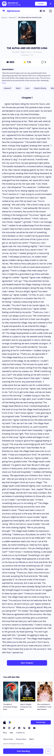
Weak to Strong (40, 88)
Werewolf (12, 17)
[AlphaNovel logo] (11, 11)
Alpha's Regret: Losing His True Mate (26, 706)
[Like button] (48, 751)
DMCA (31, 739)
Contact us (20, 733)
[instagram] (9, 728)
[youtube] (34, 728)
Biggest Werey (26, 52)
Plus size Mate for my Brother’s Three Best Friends (44, 706)
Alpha (18, 88)
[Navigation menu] (50, 11)
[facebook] (4, 728)
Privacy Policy (21, 739)
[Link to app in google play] (10, 722)
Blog (5, 733)
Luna (27, 88)
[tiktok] (14, 728)
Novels (4, 17)
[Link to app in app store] (4, 722)
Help (11, 733)
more (4, 83)
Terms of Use (8, 739)
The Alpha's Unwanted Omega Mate (10, 706)
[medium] (29, 728)
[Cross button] (50, 3)
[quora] (24, 728)
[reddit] (19, 728)
